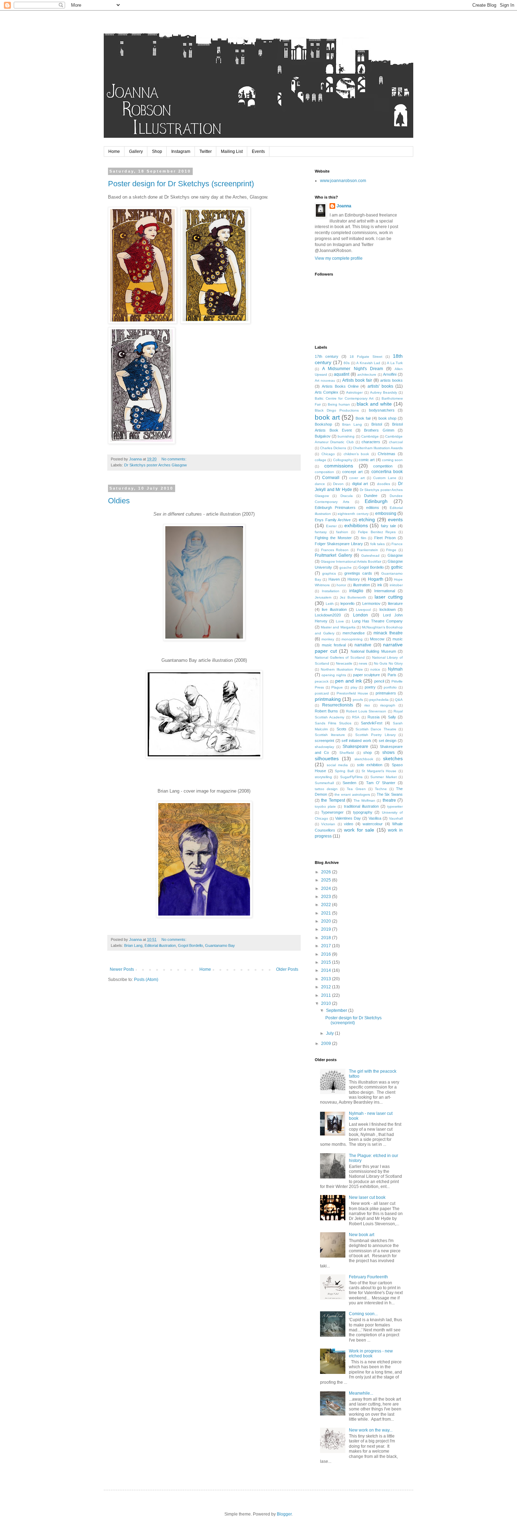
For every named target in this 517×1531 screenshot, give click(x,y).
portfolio (390, 687)
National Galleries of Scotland (340, 657)
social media (337, 765)
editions (372, 507)
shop (367, 752)
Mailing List (232, 151)
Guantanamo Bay (220, 945)
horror (341, 585)
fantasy (321, 532)
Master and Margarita (338, 627)
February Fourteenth (368, 1276)
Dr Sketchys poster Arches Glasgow (155, 465)
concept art (352, 472)
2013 (326, 978)
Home (114, 151)
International (384, 591)
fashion (342, 532)
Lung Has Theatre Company (377, 621)
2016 (326, 954)
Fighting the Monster (333, 538)
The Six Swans (390, 794)
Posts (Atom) (146, 979)
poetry (370, 687)
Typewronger (332, 812)
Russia (373, 717)
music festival (334, 645)
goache (345, 567)
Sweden (349, 783)
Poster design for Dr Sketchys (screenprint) (181, 183)
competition (382, 466)
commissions (338, 466)
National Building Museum (373, 651)
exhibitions (356, 525)
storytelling (323, 777)
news (363, 663)
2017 (326, 945)
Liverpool (363, 610)
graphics (329, 573)
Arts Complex (326, 392)
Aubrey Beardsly (383, 392)
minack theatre (388, 633)
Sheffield (346, 753)
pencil (379, 681)
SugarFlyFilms (351, 777)
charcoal (396, 442)
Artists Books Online (340, 386)
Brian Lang (133, 945)
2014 (326, 970)
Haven (334, 579)
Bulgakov (323, 436)
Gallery (136, 151)
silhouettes (327, 758)
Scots (341, 729)
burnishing (346, 436)
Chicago (328, 454)
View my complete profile (339, 258)
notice (375, 669)
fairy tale (388, 526)
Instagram (180, 151)
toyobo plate (325, 806)
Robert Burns (326, 711)
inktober (396, 585)
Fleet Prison (385, 538)
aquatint (341, 374)
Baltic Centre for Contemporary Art (344, 398)
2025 (326, 880)
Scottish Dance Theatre (376, 729)
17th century (326, 356)
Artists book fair (357, 380)
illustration (361, 585)
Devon (338, 484)
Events (258, 151)
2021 (326, 913)
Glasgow (395, 555)
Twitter (205, 151)
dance (320, 484)
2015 (326, 962)
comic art (367, 460)
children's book (356, 454)
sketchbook (364, 759)
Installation (330, 591)
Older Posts (287, 969)
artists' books (380, 386)
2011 (326, 995)
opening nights (333, 675)
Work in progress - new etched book (371, 1353)
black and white (374, 404)
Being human (339, 404)
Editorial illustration (160, 945)
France (397, 544)
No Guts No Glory (388, 663)
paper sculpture (366, 675)
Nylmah (395, 669)
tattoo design (326, 789)
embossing (385, 513)
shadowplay (324, 747)
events (395, 519)
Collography (342, 460)
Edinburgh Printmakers (335, 507)
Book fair (363, 418)
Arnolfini (389, 374)
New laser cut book (367, 1197)
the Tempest (333, 800)
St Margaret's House (379, 771)
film (363, 538)
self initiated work (356, 740)
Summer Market (383, 777)
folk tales (377, 544)
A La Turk (395, 363)
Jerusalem (323, 597)
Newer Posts (122, 969)
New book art (361, 1234)
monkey (327, 639)
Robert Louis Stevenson (366, 711)
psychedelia (379, 700)
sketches (393, 758)
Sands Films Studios (333, 723)
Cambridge (370, 436)
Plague (337, 687)
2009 (326, 1043)
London (360, 615)
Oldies (119, 500)
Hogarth (375, 579)
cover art (356, 478)
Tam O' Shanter (380, 783)
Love (340, 621)
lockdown (387, 609)
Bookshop (323, 424)
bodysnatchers (382, 410)
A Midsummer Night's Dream (352, 368)
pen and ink (348, 681)
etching (367, 519)
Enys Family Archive (333, 520)
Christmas (386, 454)
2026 (326, 872)
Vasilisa (375, 818)
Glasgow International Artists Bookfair (351, 561)
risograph (387, 705)
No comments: (174, 459)
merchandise (354, 633)
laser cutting (389, 597)
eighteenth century (353, 514)
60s (347, 363)
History (353, 579)
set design (388, 740)
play (354, 687)
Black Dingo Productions (337, 410)
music (397, 639)
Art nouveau (325, 380)
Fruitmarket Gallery (333, 555)
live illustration (334, 609)
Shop (157, 151)
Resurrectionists (337, 705)
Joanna (344, 206)
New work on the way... (370, 1430)
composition (324, 472)
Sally (392, 717)
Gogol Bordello (190, 945)
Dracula (346, 496)
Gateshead (370, 555)
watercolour (373, 824)
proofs (358, 700)
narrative (363, 644)
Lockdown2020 (328, 615)
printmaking (328, 699)
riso (367, 705)
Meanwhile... (361, 1393)
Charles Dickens (333, 448)
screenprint (324, 740)
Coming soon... (363, 1313)
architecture (366, 374)
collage (320, 460)
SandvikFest (371, 723)
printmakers (386, 693)
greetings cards (358, 573)
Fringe (391, 550)
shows (388, 752)
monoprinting (352, 639)
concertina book (387, 471)
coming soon (392, 460)
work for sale (359, 830)
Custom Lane (384, 478)
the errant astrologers (352, 794)
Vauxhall (396, 818)
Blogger (284, 1514)
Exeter (331, 526)
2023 (326, 896)
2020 (326, 921)
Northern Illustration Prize (342, 669)
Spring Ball (344, 771)
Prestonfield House (352, 693)
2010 (326, 1003)
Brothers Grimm (379, 430)
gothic (397, 567)
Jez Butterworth (353, 597)
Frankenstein (367, 550)
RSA (355, 717)
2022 (326, 904)
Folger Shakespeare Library (339, 544)
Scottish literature (330, 735)
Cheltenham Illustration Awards (378, 448)
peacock (321, 681)
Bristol (376, 424)
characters (371, 442)
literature (395, 603)
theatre (389, 800)
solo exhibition (369, 765)
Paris (392, 675)
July (330, 1033)
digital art (360, 484)
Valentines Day (348, 818)
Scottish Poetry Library (375, 735)
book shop (387, 418)
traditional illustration (361, 806)
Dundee (370, 495)
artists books (391, 380)
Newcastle (344, 663)
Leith (330, 604)
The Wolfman (364, 800)
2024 (326, 888)
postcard (322, 693)
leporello (347, 603)
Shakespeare (355, 746)
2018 (326, 937)
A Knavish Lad (368, 363)
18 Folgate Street (366, 356)
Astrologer (354, 392)
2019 (326, 929)
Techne (381, 789)
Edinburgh (376, 501)
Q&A (399, 700)
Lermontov (371, 603)
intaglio (356, 590)
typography (362, 812)
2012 (326, 986)
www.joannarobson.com (343, 180)
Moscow (377, 639)
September (337, 1010)
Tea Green (356, 789)
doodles (383, 484)
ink (379, 585)
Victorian (328, 824)
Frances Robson (335, 550)
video (348, 824)
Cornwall (330, 477)
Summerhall (324, 783)
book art (327, 417)
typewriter (395, 806)
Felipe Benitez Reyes (377, 532)
